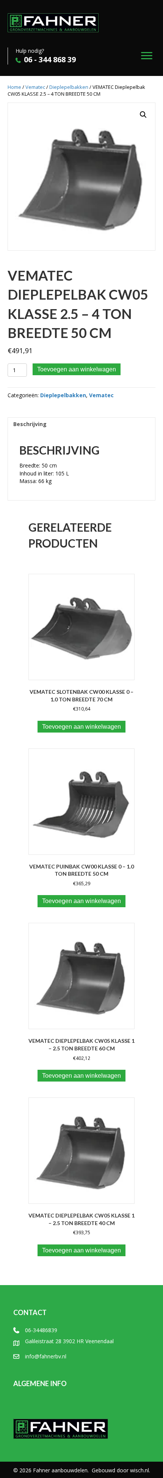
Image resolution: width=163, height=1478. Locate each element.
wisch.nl (139, 1470)
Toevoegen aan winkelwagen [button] (81, 726)
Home (14, 87)
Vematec (35, 87)
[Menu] (146, 55)
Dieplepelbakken (68, 87)
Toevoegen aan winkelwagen (76, 369)
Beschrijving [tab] (30, 424)
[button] (143, 115)
